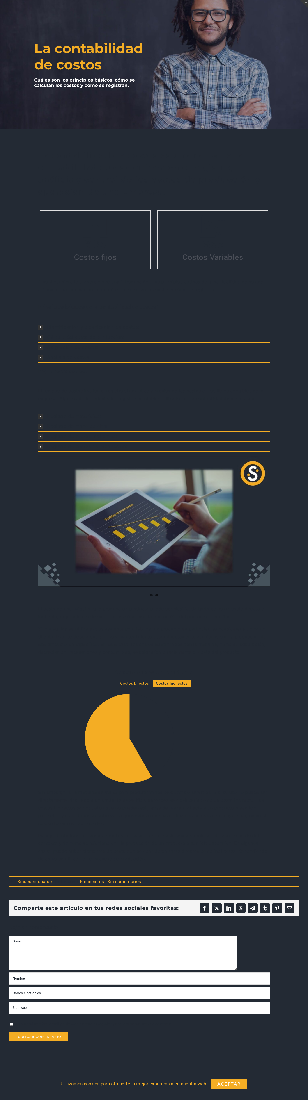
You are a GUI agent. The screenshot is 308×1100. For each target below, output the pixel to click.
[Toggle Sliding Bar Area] (304, 4)
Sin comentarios (124, 906)
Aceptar (229, 1083)
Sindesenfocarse (34, 906)
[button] (154, 327)
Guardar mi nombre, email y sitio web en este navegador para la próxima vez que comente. (93, 1048)
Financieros (92, 906)
